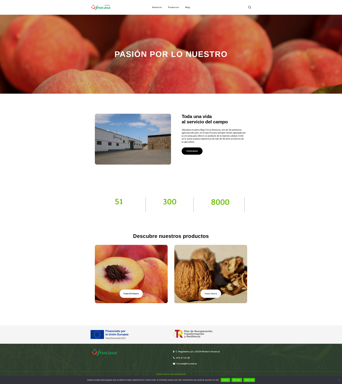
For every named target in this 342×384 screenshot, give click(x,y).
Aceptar (225, 380)
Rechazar (237, 380)
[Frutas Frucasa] (101, 7)
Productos (173, 7)
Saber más (249, 380)
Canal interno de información (171, 374)
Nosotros (157, 7)
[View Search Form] (249, 7)
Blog (187, 7)
